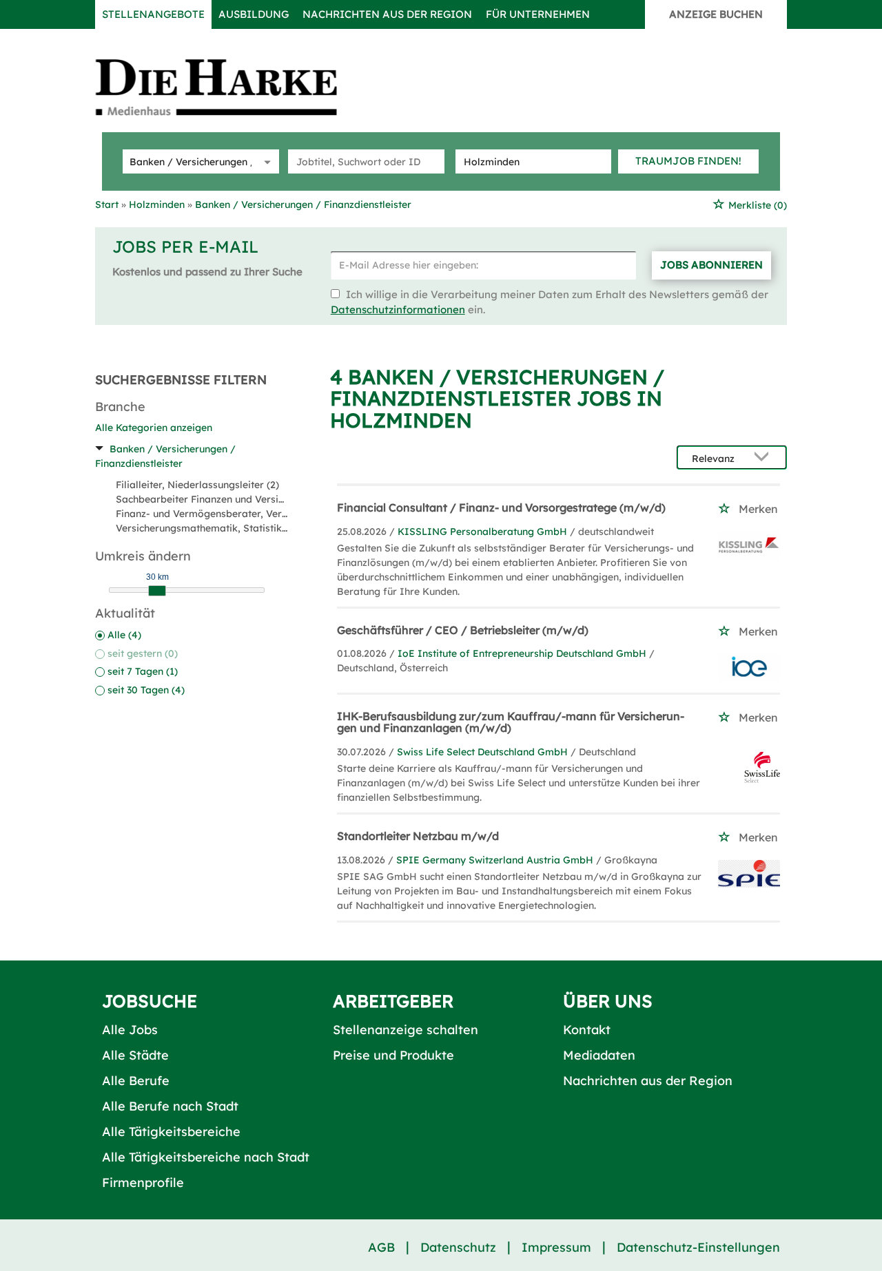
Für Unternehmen (538, 14)
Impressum (556, 1247)
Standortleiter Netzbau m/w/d (418, 836)
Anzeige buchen (716, 14)
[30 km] (157, 590)
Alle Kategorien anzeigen (153, 427)
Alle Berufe (136, 1081)
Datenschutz (458, 1247)
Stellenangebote (153, 14)
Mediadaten (599, 1055)
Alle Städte (135, 1055)
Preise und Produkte (393, 1055)
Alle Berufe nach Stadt (170, 1106)
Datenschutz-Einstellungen (698, 1247)
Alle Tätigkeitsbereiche (171, 1131)
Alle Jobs (130, 1030)
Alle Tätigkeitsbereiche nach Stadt (205, 1157)
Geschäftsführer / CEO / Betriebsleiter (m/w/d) (462, 630)
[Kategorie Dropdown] (265, 161)
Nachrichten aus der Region (387, 14)
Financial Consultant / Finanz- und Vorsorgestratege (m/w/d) (501, 507)
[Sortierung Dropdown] (765, 458)
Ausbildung (253, 14)
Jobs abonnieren (711, 264)
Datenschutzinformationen (398, 309)
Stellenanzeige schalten (405, 1030)
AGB (381, 1247)
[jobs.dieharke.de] (231, 87)
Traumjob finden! (688, 160)
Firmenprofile (143, 1182)
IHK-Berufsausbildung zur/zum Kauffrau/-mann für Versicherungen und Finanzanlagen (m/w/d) (510, 722)
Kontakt (587, 1030)
